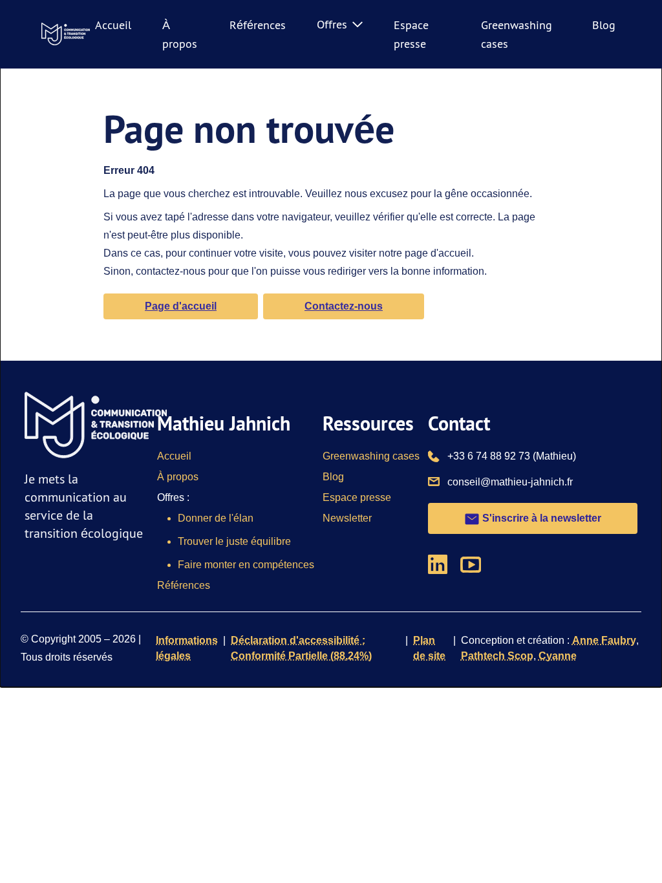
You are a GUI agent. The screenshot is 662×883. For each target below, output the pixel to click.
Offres (332, 24)
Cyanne (558, 655)
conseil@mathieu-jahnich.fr (510, 481)
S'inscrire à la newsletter (540, 518)
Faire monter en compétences (246, 564)
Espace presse (357, 497)
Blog (603, 24)
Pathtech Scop (497, 655)
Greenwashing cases (371, 456)
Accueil (113, 24)
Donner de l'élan (215, 518)
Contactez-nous (343, 306)
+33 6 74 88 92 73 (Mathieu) (511, 456)
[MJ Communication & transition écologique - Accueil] (65, 34)
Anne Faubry (604, 640)
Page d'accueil (181, 306)
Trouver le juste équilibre (234, 541)
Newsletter (347, 518)
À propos (177, 476)
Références (258, 24)
